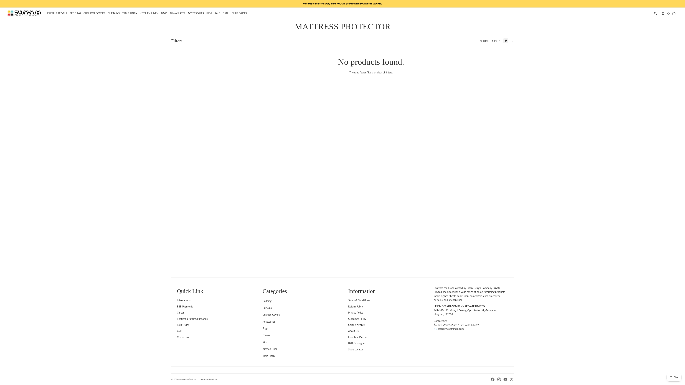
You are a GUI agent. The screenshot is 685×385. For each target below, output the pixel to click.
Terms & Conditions (359, 300)
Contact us (183, 337)
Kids (265, 342)
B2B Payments (185, 306)
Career (180, 312)
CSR (179, 330)
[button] (496, 41)
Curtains (267, 307)
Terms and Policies (208, 379)
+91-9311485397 (469, 324)
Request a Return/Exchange (192, 318)
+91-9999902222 (447, 324)
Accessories (269, 321)
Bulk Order (183, 324)
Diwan (266, 335)
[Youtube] (505, 379)
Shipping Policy (356, 324)
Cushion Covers (271, 314)
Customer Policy (357, 318)
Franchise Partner (357, 337)
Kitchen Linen (270, 348)
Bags (265, 328)
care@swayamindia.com (451, 328)
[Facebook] (493, 379)
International (184, 300)
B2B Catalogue (356, 343)
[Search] (655, 13)
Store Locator (355, 349)
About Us (353, 330)
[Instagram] (499, 379)
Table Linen (269, 355)
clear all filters (384, 72)
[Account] (663, 13)
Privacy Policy (355, 312)
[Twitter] (511, 379)
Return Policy (355, 306)
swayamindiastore (187, 379)
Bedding (267, 300)
